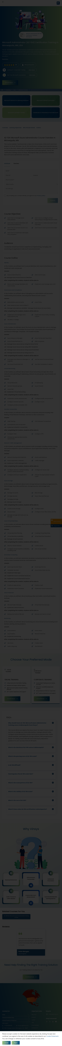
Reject (15, 1043)
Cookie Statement (52, 1036)
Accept (6, 1043)
